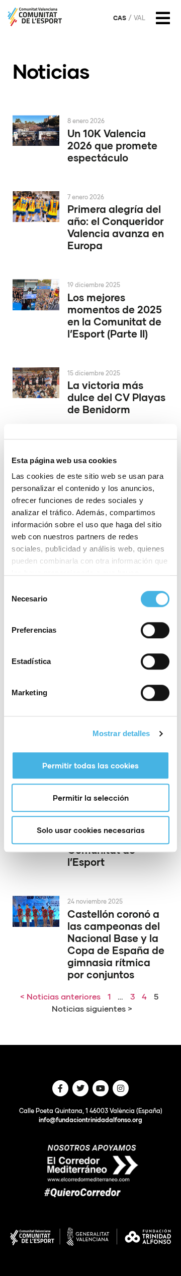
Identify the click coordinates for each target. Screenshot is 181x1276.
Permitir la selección (91, 797)
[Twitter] (80, 1088)
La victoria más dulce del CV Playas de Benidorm (116, 397)
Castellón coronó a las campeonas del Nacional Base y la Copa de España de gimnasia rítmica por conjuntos (115, 944)
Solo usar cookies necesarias (91, 830)
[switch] (155, 630)
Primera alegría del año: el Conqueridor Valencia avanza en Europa (115, 227)
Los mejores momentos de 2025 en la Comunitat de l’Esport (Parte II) (114, 315)
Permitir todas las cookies (90, 765)
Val (139, 18)
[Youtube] (101, 1088)
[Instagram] (121, 1088)
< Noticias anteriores (60, 996)
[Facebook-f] (60, 1088)
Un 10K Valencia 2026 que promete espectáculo (112, 145)
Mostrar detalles (121, 733)
